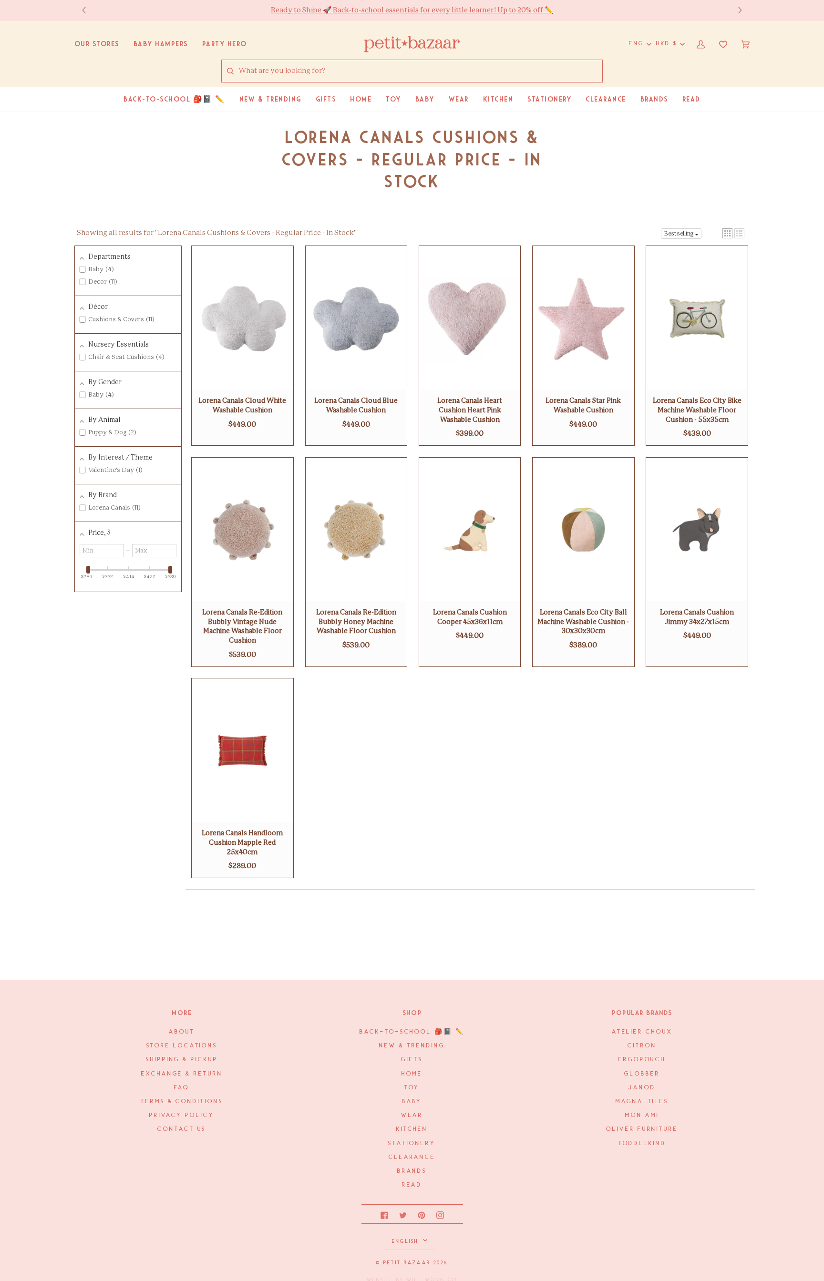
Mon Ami (642, 1115)
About (182, 1032)
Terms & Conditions (182, 1101)
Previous (88, 10)
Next (735, 10)
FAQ (181, 1088)
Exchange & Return (181, 1074)
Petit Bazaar (407, 1263)
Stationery (411, 1143)
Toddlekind (642, 1143)
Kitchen (412, 1129)
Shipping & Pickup (181, 1059)
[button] (727, 233)
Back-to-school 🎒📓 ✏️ (412, 1032)
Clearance (412, 1157)
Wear (412, 1115)
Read (412, 1185)
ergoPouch (642, 1059)
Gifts (412, 1059)
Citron (642, 1046)
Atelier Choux (642, 1032)
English (406, 1241)
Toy (412, 1088)
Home (412, 1074)
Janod (642, 1088)
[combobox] (420, 71)
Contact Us (181, 1129)
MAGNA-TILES (642, 1101)
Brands (412, 1171)
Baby (412, 1101)
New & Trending (412, 1046)
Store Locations (182, 1046)
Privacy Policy (182, 1115)
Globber (641, 1074)
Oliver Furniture (642, 1129)
